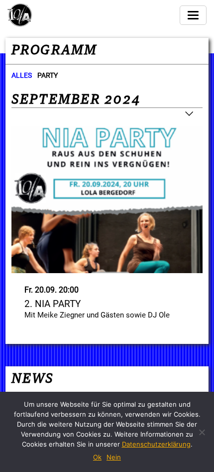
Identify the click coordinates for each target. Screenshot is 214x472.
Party (47, 75)
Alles (21, 75)
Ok (97, 457)
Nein (114, 457)
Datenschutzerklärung (156, 444)
